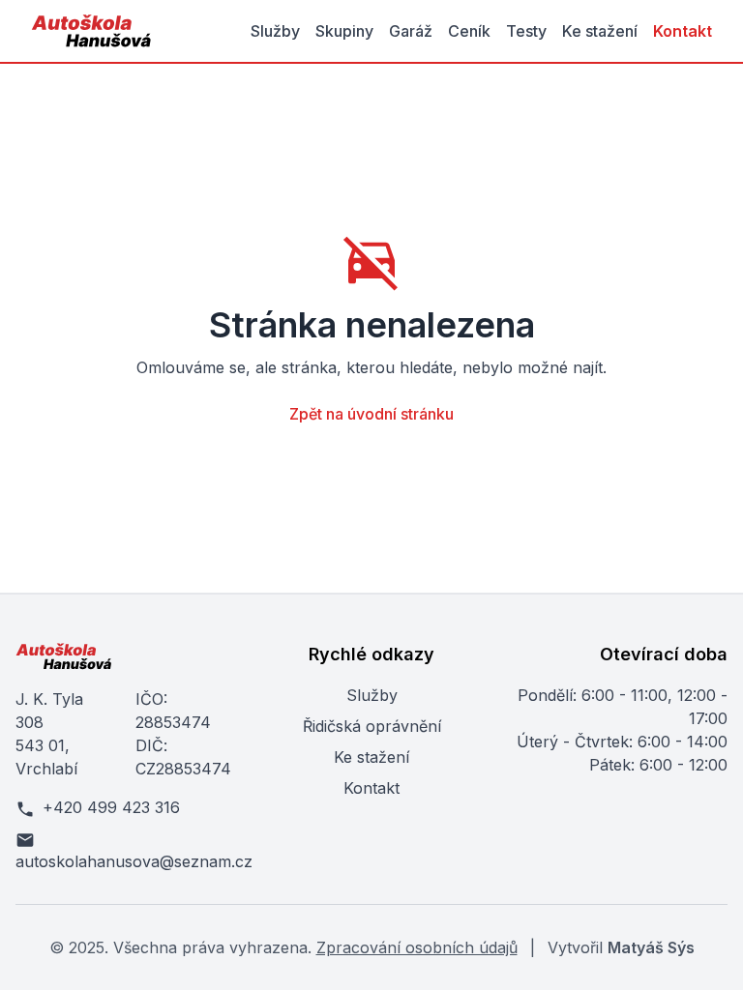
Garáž (410, 31)
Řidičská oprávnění (372, 726)
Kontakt (682, 31)
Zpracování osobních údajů (417, 947)
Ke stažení (600, 31)
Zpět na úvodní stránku (371, 413)
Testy (526, 31)
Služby (275, 31)
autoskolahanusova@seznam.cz (123, 861)
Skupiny (344, 31)
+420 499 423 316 (111, 807)
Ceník (469, 31)
